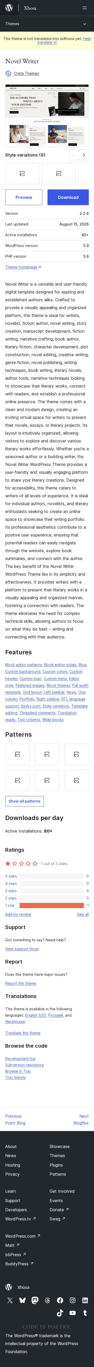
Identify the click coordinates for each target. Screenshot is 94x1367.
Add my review (18, 914)
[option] (17, 754)
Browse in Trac (18, 1071)
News (71, 692)
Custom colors (55, 671)
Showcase (60, 1146)
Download (68, 197)
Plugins (56, 1165)
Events (56, 1200)
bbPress (15, 1254)
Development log (20, 1058)
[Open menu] (85, 8)
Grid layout (32, 692)
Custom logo (31, 678)
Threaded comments (37, 713)
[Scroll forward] (84, 155)
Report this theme (20, 983)
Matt (12, 1245)
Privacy (12, 1174)
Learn (10, 1191)
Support (12, 1200)
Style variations (56, 706)
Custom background (22, 671)
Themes (12, 23)
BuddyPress (19, 1263)
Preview (24, 197)
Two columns (28, 719)
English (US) (35, 1015)
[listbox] (47, 767)
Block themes (58, 685)
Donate (59, 1209)
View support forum (22, 949)
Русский (55, 1015)
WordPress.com (23, 1236)
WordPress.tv (20, 1218)
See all (83, 914)
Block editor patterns (23, 664)
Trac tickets (15, 1077)
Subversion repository (24, 1065)
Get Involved (62, 1191)
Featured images (30, 685)
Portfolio (27, 699)
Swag (58, 1218)
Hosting (12, 1165)
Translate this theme (22, 1033)
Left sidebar (54, 692)
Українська (15, 1021)
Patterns (58, 1174)
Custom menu (55, 678)
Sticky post (30, 706)
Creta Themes (26, 73)
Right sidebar (48, 699)
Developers (16, 1209)
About (11, 1146)
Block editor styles (60, 664)
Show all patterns (24, 801)
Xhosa (23, 1287)
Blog (82, 664)
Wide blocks (53, 719)
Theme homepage (21, 267)
